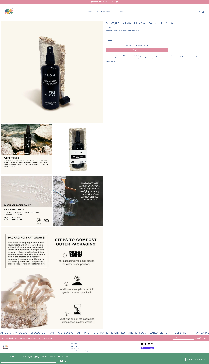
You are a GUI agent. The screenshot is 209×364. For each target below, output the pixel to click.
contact (74, 346)
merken (74, 344)
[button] (203, 12)
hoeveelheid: (110, 35)
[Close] (204, 359)
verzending (117, 30)
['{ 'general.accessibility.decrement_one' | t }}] (106, 38)
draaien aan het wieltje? (194, 359)
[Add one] (113, 38)
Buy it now (137, 50)
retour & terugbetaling (79, 351)
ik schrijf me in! (200, 338)
